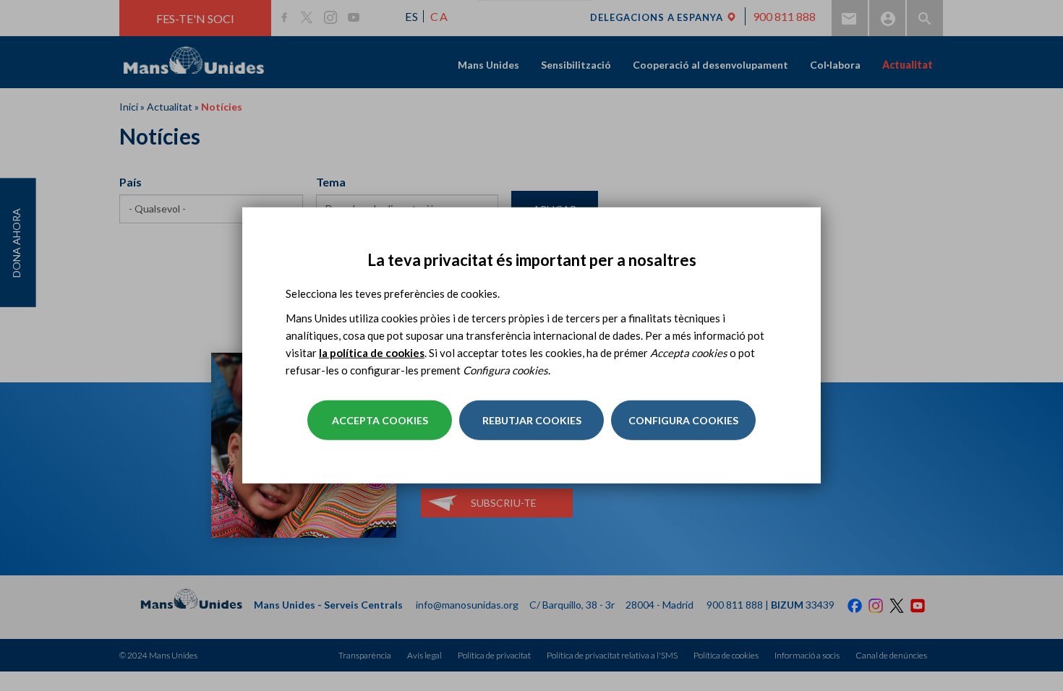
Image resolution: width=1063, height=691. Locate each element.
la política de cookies (371, 352)
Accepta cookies (380, 420)
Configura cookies (683, 420)
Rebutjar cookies (531, 420)
